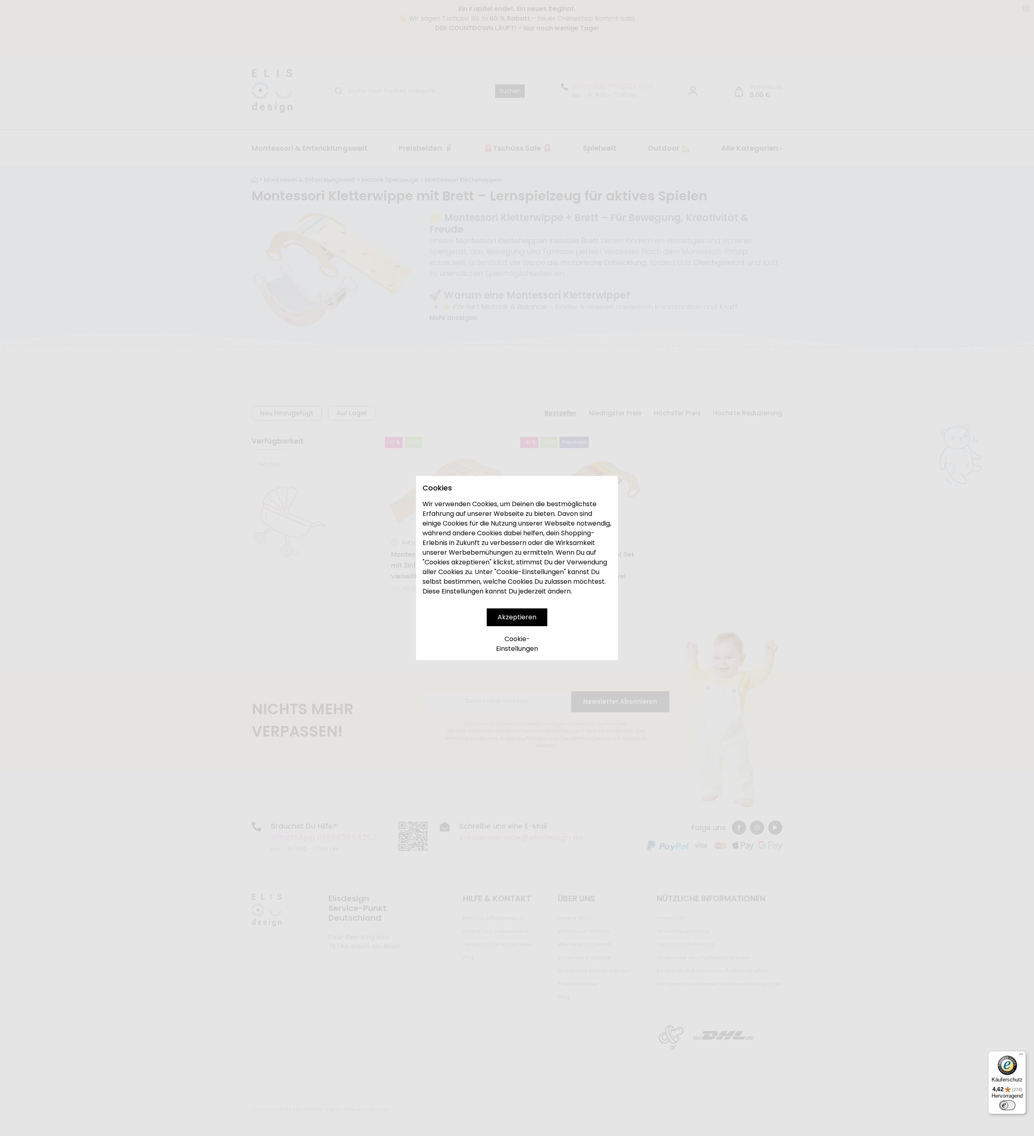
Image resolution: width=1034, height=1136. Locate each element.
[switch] (1007, 1105)
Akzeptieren (517, 617)
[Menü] (1021, 1056)
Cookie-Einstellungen (517, 643)
